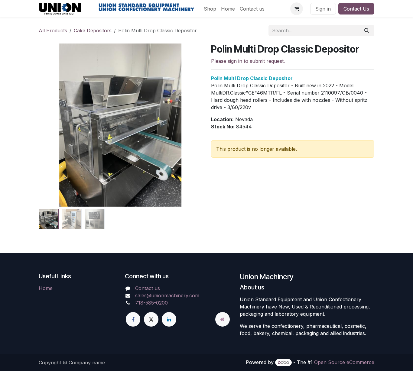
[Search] (366, 30)
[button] (53, 125)
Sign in (323, 9)
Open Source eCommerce (344, 362)
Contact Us (356, 9)
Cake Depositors (93, 30)
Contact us (147, 288)
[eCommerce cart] (296, 8)
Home (46, 288)
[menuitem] (210, 9)
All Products (53, 30)
